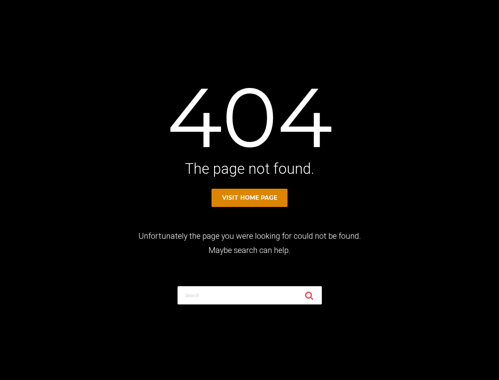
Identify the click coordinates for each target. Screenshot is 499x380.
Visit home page (249, 197)
